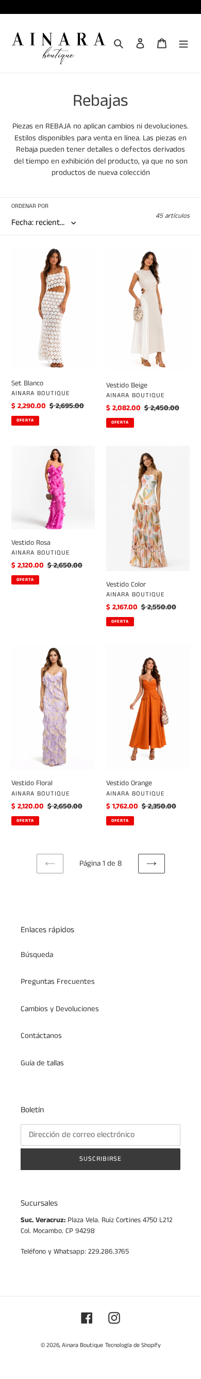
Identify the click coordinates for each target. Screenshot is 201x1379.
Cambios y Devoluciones (60, 1008)
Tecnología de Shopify (133, 1345)
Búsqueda (37, 954)
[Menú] (183, 44)
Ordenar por (29, 206)
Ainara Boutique (82, 1345)
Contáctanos (41, 1035)
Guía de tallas (42, 1063)
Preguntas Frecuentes (58, 981)
